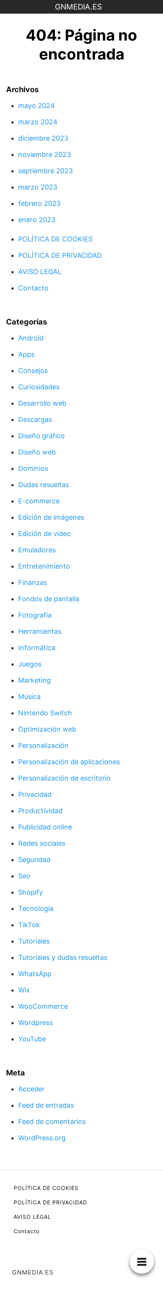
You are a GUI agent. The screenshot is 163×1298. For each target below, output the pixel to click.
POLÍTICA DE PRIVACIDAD (60, 255)
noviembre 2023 (44, 154)
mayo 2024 (36, 106)
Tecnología (35, 908)
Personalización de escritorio (64, 778)
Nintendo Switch (45, 713)
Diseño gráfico (41, 436)
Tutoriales (34, 941)
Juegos (29, 664)
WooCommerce (43, 1006)
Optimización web (47, 729)
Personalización (43, 745)
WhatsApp (35, 974)
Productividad (40, 811)
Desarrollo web (42, 403)
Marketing (34, 680)
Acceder (31, 1089)
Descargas (35, 419)
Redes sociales (41, 843)
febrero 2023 (39, 203)
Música (29, 697)
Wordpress (35, 1023)
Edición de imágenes (51, 517)
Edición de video (44, 534)
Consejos (33, 371)
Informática (36, 648)
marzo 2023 (37, 187)
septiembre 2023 (45, 171)
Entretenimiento (44, 566)
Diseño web (37, 452)
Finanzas (32, 582)
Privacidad (35, 794)
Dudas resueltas (43, 485)
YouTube (32, 1039)
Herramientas (39, 631)
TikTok (29, 925)
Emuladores (37, 550)
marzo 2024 (38, 122)
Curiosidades (39, 387)
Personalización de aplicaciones (69, 762)
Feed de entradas (46, 1105)
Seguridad (34, 860)
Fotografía (35, 615)
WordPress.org (42, 1138)
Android (31, 338)
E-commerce (39, 501)
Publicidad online (45, 827)
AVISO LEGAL (39, 272)
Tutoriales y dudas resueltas (62, 957)
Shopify (30, 892)
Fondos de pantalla (48, 599)
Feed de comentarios (52, 1122)
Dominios (33, 468)
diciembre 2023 (43, 138)
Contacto (33, 288)
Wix (24, 990)
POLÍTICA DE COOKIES (55, 239)
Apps (26, 354)
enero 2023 (36, 220)
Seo (24, 876)
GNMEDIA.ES (78, 7)
